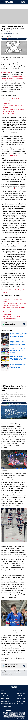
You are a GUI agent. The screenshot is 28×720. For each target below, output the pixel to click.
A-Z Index (20, 704)
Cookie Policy (5, 701)
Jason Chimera (14, 189)
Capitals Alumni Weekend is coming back (15, 114)
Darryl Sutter (13, 155)
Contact (3, 693)
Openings (20, 690)
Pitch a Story (20, 696)
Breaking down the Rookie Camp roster (14, 99)
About (3, 690)
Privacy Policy (5, 698)
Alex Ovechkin (17, 244)
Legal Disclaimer (22, 701)
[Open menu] (2, 2)
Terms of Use (21, 698)
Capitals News (9, 374)
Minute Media (8, 710)
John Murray (6, 400)
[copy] (10, 36)
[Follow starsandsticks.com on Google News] (24, 324)
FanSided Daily (5, 696)
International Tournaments (12, 679)
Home (2, 374)
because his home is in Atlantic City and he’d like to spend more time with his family (13, 79)
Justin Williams (5, 72)
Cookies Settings (6, 706)
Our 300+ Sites (21, 693)
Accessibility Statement (8, 704)
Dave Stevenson (7, 33)
